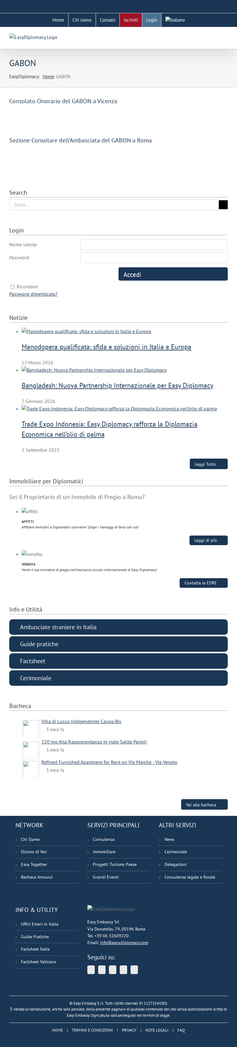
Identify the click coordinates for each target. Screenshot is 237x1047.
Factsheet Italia (35, 949)
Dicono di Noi (34, 851)
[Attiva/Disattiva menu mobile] (225, 36)
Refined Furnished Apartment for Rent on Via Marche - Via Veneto (109, 762)
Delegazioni (175, 864)
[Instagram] (134, 969)
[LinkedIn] (112, 969)
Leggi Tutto (205, 464)
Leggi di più (205, 540)
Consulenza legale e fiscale (189, 877)
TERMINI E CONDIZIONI (92, 1030)
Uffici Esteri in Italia (39, 924)
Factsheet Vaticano (38, 961)
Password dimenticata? (33, 294)
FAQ (181, 1030)
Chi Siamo (30, 839)
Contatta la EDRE (201, 583)
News (169, 839)
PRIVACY (129, 1030)
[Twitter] (91, 969)
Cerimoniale (175, 851)
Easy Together (34, 864)
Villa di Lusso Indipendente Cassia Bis (81, 721)
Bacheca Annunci (37, 877)
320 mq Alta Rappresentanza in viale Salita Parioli (94, 742)
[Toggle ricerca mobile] (214, 36)
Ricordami (27, 286)
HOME (57, 1030)
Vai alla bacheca (201, 805)
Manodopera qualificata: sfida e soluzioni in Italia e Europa (106, 346)
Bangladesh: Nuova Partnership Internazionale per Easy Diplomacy (117, 385)
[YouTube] (102, 969)
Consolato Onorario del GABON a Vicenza (63, 101)
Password (19, 257)
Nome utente (23, 244)
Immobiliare (104, 851)
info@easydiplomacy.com (124, 942)
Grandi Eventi (106, 877)
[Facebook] (123, 969)
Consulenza (103, 839)
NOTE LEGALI (156, 1030)
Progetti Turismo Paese (115, 864)
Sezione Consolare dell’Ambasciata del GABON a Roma (80, 140)
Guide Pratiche (35, 936)
